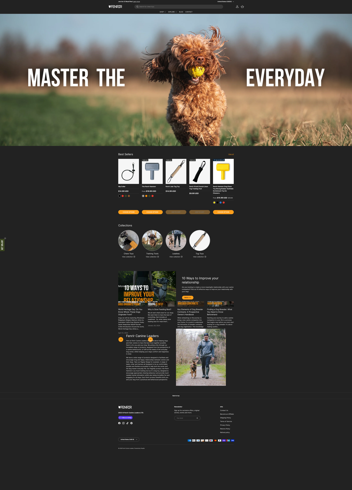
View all (231, 154)
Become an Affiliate (227, 414)
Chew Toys (128, 254)
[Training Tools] (152, 240)
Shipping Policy (225, 418)
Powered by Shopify (139, 448)
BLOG (181, 12)
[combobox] (178, 7)
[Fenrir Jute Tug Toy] (176, 171)
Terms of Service (226, 421)
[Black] (217, 202)
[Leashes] (176, 240)
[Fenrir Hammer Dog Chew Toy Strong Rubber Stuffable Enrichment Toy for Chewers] (223, 171)
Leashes (176, 254)
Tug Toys (200, 254)
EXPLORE (171, 12)
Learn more (136, 1)
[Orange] (146, 196)
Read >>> (187, 297)
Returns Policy (225, 429)
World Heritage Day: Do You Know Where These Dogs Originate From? (130, 312)
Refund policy (225, 432)
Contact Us (224, 410)
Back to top (176, 395)
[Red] (123, 196)
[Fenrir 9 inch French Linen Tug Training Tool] (199, 171)
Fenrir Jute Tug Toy (173, 186)
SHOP (162, 12)
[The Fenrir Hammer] (152, 171)
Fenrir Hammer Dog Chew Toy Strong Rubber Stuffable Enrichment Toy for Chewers (223, 190)
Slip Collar (121, 186)
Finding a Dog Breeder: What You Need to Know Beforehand (219, 312)
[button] (2, 245)
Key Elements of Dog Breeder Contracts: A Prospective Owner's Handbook (190, 312)
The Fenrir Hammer (149, 186)
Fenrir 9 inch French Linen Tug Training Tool (198, 188)
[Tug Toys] (199, 240)
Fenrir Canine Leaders (128, 448)
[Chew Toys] (128, 240)
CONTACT (188, 12)
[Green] (126, 196)
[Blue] (220, 202)
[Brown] (129, 196)
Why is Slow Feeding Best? (159, 309)
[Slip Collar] (128, 171)
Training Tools (152, 254)
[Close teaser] (5, 238)
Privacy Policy (225, 425)
